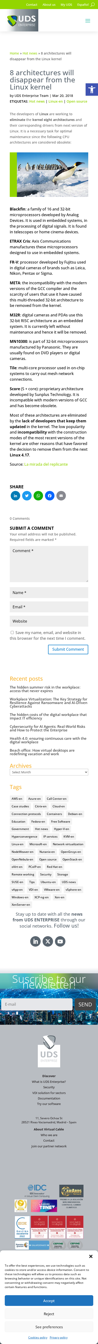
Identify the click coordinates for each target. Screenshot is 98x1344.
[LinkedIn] (15, 496)
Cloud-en (59, 806)
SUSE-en (17, 882)
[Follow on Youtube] (60, 941)
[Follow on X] (48, 941)
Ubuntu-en (48, 882)
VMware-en (52, 890)
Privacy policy (59, 1337)
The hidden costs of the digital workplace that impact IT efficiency (48, 716)
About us (49, 5)
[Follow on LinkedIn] (35, 941)
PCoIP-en (35, 867)
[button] (92, 89)
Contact (31, 5)
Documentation (49, 1098)
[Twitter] (27, 496)
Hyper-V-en (61, 829)
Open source (77, 101)
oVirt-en (17, 867)
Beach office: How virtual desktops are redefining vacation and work (42, 752)
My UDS (66, 5)
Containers (54, 814)
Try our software (49, 1104)
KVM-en (69, 836)
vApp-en (17, 890)
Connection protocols (26, 814)
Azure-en (34, 799)
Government (20, 829)
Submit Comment (68, 649)
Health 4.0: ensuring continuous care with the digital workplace (48, 740)
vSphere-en (73, 890)
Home (14, 53)
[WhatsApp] (38, 496)
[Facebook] (49, 496)
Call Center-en (57, 799)
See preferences (49, 1326)
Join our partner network (49, 1146)
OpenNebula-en (22, 859)
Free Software (60, 821)
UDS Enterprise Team (32, 95)
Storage (62, 874)
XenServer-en (21, 905)
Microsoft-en (38, 844)
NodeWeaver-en (23, 852)
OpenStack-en (72, 859)
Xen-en (59, 897)
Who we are (49, 1135)
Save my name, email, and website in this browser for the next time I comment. (47, 635)
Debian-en (75, 814)
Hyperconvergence (24, 836)
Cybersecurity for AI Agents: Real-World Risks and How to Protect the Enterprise (47, 728)
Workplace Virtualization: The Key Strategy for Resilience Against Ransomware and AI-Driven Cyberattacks (48, 703)
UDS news (69, 882)
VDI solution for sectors (49, 1093)
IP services (50, 836)
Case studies (20, 806)
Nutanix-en (47, 852)
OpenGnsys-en (71, 852)
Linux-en (56, 101)
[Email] (61, 496)
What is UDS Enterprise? (49, 1081)
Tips (32, 882)
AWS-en (17, 799)
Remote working (23, 874)
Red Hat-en (54, 867)
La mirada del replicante (46, 464)
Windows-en (20, 897)
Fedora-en (38, 821)
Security (45, 874)
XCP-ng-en (41, 897)
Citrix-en (41, 806)
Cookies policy (37, 1337)
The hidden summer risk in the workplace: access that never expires (45, 689)
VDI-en (33, 890)
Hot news (30, 53)
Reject (49, 1313)
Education (18, 821)
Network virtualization (68, 844)
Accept (49, 1300)
